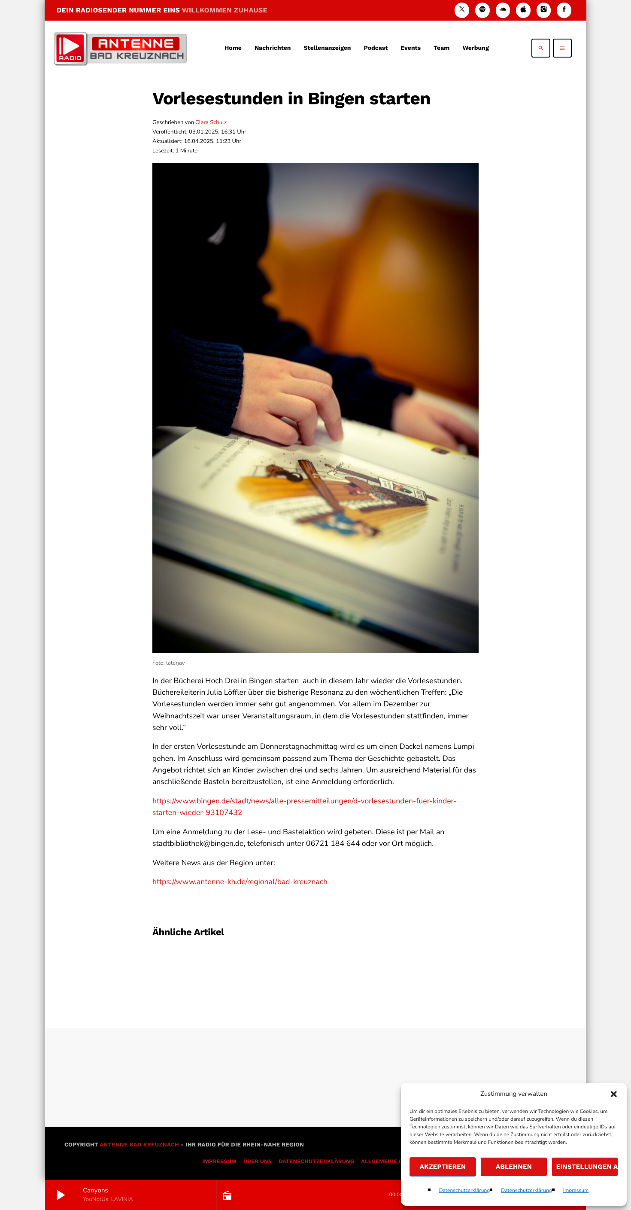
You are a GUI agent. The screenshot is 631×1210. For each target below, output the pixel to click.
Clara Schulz (211, 122)
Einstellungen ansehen (587, 1166)
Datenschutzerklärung (464, 1190)
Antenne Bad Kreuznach (139, 1145)
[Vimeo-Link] (120, 48)
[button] (614, 1094)
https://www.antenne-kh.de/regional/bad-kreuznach (240, 882)
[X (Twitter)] (462, 10)
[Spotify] (482, 10)
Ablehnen (514, 1166)
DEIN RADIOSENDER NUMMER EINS (162, 10)
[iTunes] (523, 10)
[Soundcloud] (503, 10)
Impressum (576, 1190)
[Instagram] (544, 10)
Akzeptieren (443, 1166)
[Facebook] (564, 10)
